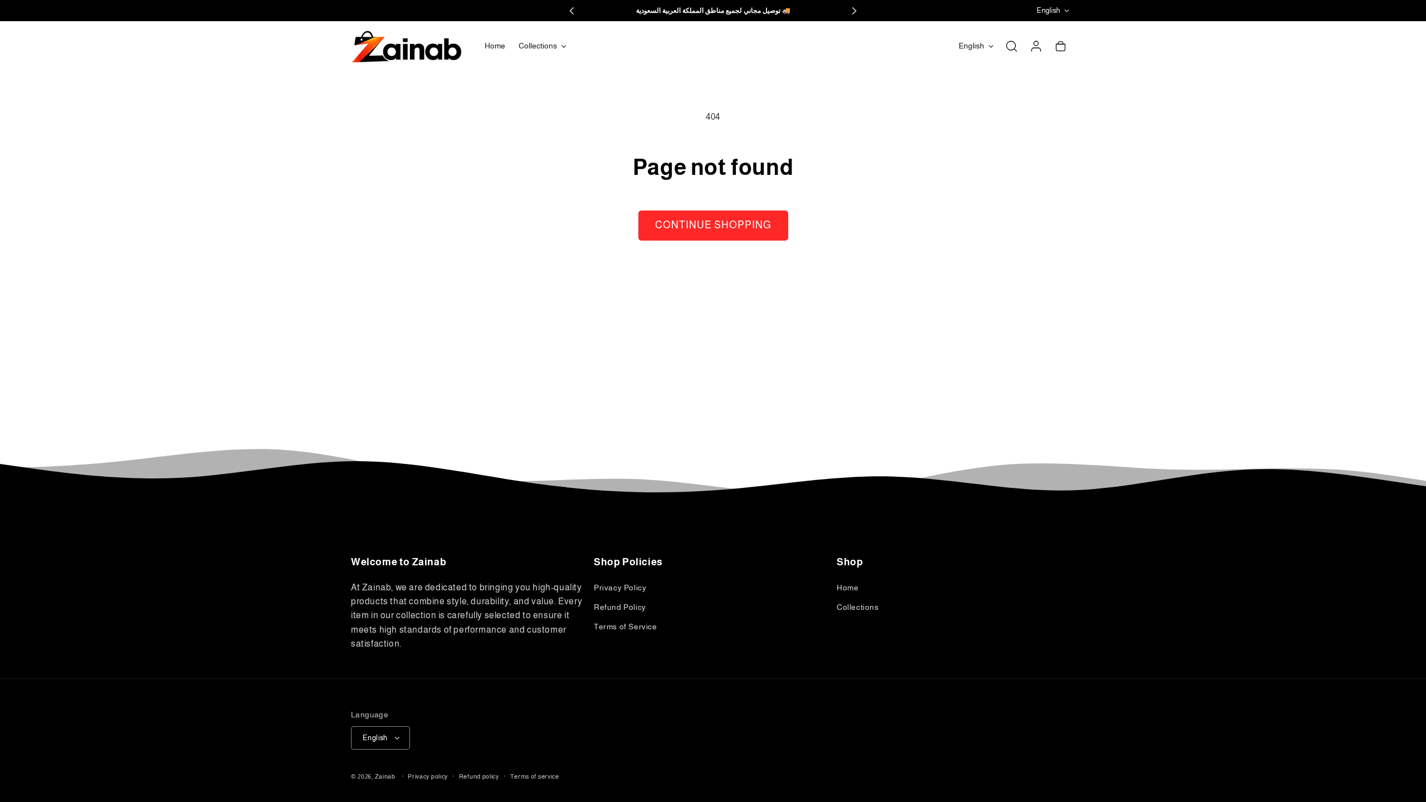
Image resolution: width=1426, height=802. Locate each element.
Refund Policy (620, 607)
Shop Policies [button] (628, 562)
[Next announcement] (854, 10)
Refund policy (479, 776)
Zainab (385, 776)
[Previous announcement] (572, 10)
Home (847, 587)
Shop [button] (850, 562)
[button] (542, 45)
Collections (858, 607)
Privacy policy (428, 776)
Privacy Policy (620, 587)
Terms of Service (625, 626)
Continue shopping (713, 225)
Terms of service (534, 776)
